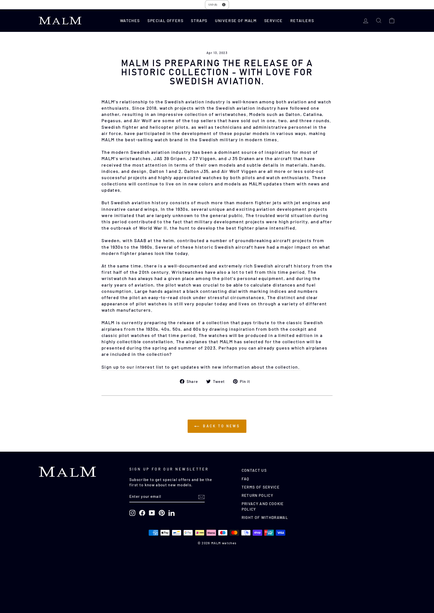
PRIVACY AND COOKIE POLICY (263, 506)
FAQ (245, 478)
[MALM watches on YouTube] (152, 513)
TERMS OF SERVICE (261, 487)
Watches (130, 20)
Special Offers (165, 20)
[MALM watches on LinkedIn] (172, 513)
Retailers (302, 20)
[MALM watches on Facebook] (142, 513)
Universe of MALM (236, 20)
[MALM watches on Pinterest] (162, 513)
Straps (199, 20)
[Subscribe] (201, 497)
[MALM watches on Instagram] (132, 513)
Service (273, 20)
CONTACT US (254, 470)
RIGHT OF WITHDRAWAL (265, 517)
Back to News (220, 426)
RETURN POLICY (258, 495)
